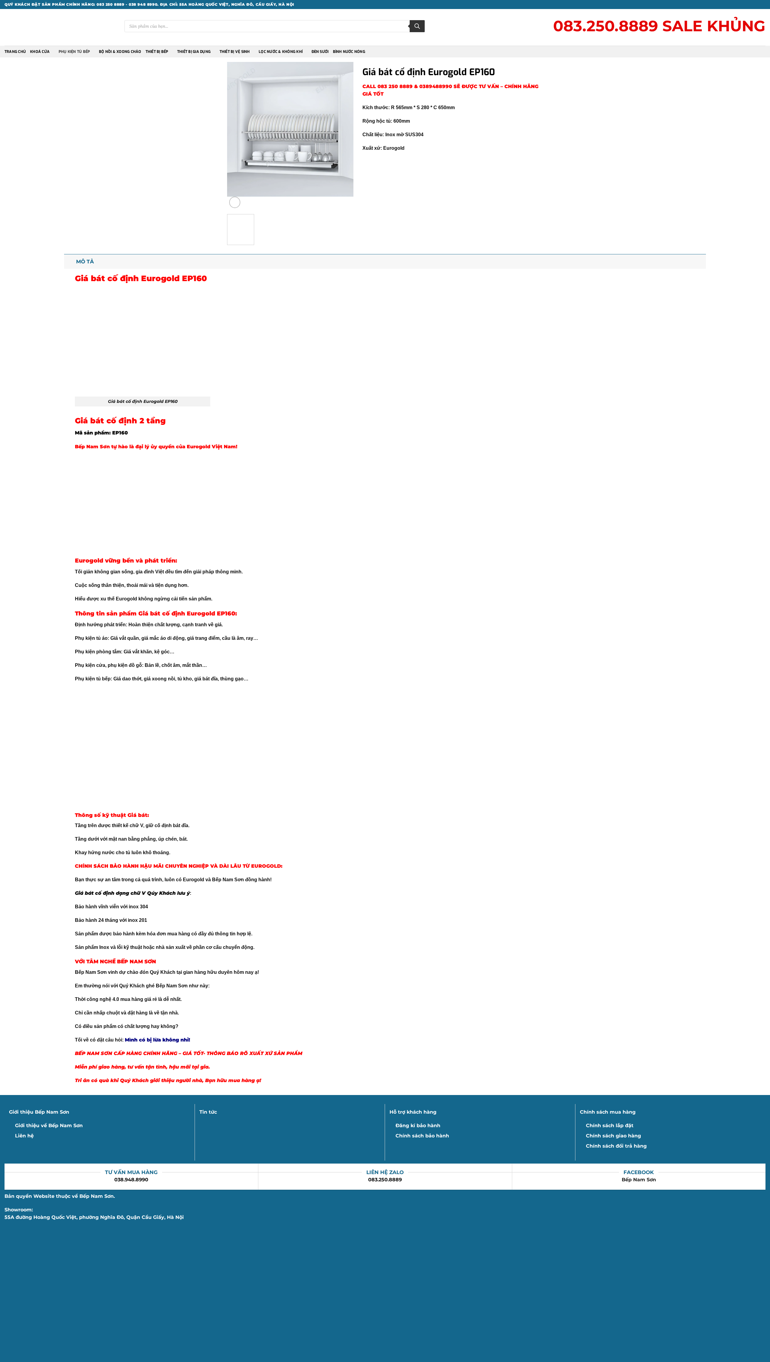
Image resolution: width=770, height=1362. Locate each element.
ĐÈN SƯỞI (320, 51)
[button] (235, 202)
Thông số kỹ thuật (100, 815)
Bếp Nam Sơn (639, 1180)
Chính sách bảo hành (422, 1136)
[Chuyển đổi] (69, 261)
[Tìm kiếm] (417, 26)
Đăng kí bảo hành (418, 1125)
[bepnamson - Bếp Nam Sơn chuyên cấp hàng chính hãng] (31, 27)
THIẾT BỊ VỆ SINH (235, 51)
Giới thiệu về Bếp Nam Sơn (49, 1125)
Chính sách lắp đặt (609, 1125)
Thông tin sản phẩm (106, 613)
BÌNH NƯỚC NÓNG (349, 51)
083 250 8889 (395, 86)
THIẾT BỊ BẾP (157, 51)
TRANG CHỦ (15, 51)
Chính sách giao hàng (613, 1136)
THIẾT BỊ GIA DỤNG (194, 51)
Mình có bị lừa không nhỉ (157, 1040)
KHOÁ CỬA (40, 51)
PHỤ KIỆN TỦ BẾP (74, 51)
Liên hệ (24, 1136)
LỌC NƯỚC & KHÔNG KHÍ (281, 51)
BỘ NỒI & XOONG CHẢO (120, 51)
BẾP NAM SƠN (136, 961)
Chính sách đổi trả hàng (616, 1146)
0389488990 (435, 86)
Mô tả (85, 261)
